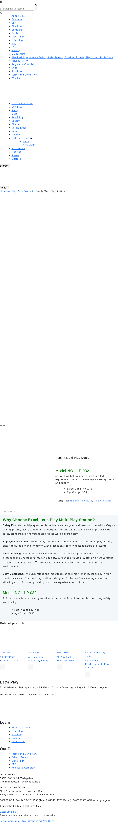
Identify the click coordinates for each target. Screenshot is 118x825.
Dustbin (16, 158)
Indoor (16, 131)
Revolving (17, 117)
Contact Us (18, 741)
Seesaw (16, 120)
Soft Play (17, 107)
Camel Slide (6, 653)
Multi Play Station (22, 103)
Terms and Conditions (25, 753)
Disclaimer (18, 760)
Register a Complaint (24, 767)
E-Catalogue (19, 731)
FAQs (15, 764)
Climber (16, 124)
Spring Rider (19, 127)
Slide (14, 113)
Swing (15, 110)
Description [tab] (9, 511)
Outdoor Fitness (21, 138)
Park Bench (18, 148)
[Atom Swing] (70, 641)
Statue (15, 155)
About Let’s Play (21, 727)
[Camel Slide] (13, 641)
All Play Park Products (81, 501)
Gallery (16, 738)
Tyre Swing (33, 653)
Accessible (29, 145)
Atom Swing (62, 653)
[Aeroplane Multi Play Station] (98, 641)
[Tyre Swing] (41, 641)
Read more (2, 667)
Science (16, 134)
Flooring (16, 151)
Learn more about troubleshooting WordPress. (28, 821)
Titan (26, 141)
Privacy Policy (20, 757)
